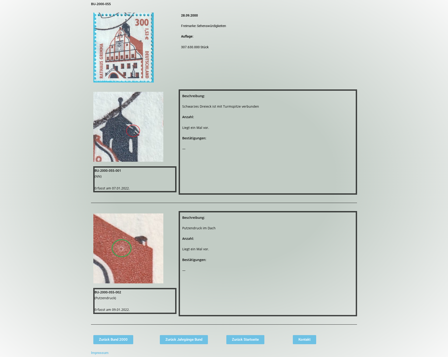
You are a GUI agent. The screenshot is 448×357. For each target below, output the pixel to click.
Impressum (99, 353)
